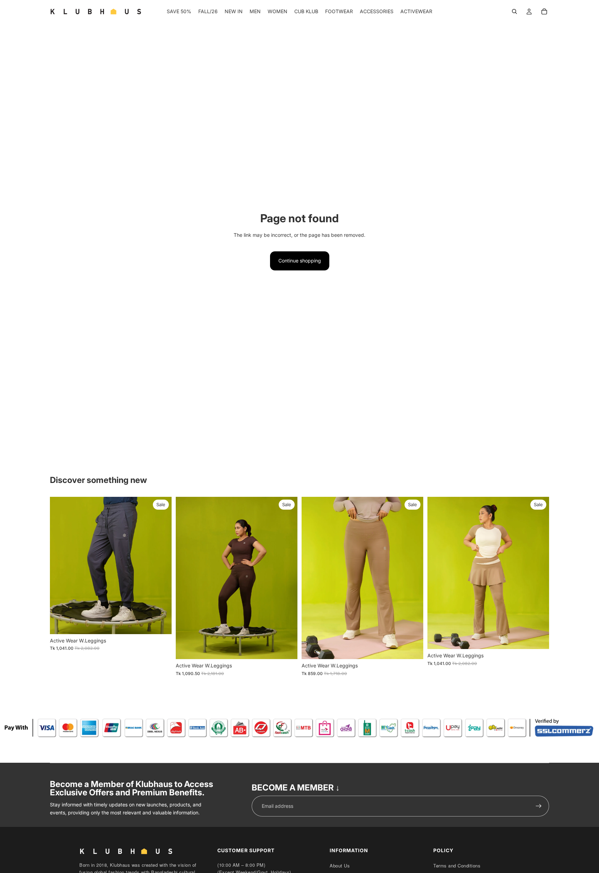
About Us (340, 865)
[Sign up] (538, 806)
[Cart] (544, 11)
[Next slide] (161, 565)
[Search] (514, 11)
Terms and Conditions (456, 865)
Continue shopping (299, 260)
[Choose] (161, 623)
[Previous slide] (60, 565)
